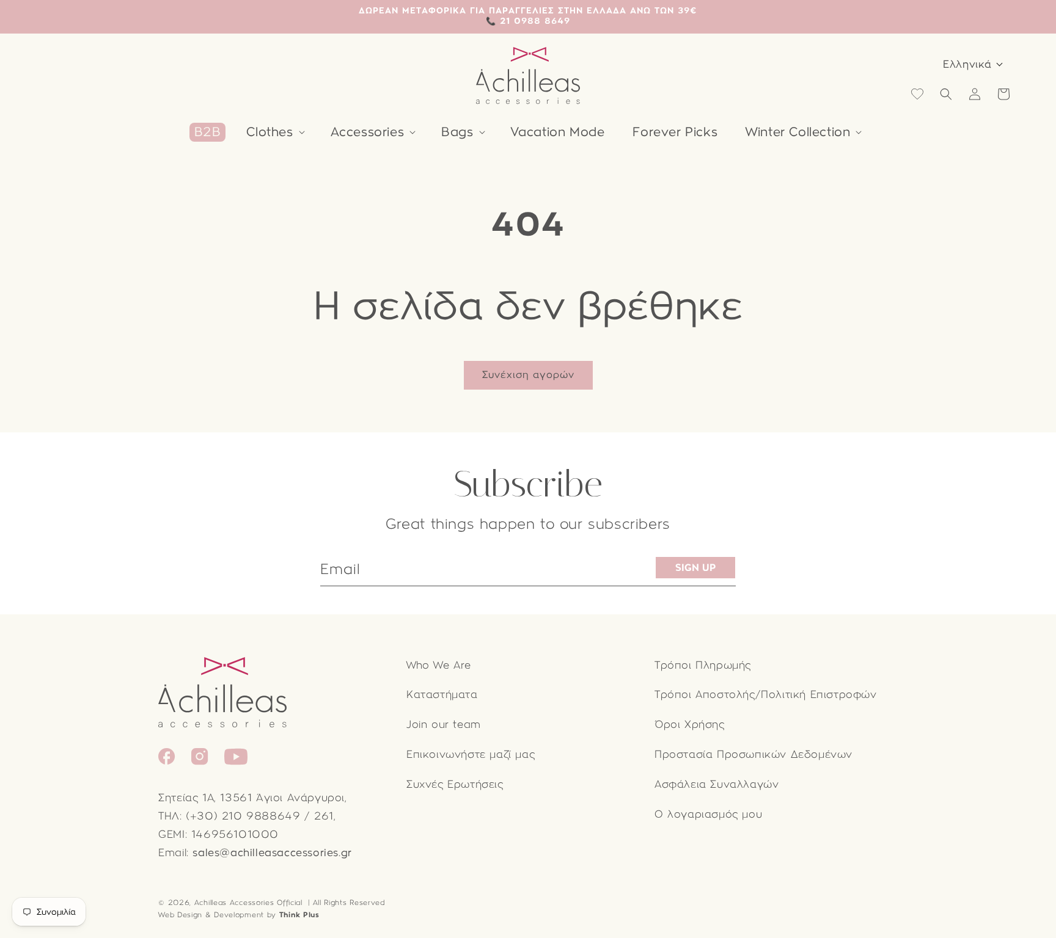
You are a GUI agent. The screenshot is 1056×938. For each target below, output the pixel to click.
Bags (457, 132)
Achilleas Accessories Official (248, 902)
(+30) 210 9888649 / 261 (260, 816)
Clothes (269, 132)
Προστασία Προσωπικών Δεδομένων (753, 754)
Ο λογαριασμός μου (708, 814)
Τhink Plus (299, 914)
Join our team (443, 724)
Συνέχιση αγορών (528, 374)
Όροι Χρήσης (689, 724)
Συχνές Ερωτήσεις (455, 784)
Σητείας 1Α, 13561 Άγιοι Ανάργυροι (251, 798)
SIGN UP (695, 567)
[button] (274, 132)
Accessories (368, 132)
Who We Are (438, 665)
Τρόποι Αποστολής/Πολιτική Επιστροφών (765, 694)
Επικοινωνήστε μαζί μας (470, 754)
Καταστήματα (442, 694)
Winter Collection (798, 132)
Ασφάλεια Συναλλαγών (716, 784)
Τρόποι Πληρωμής (702, 665)
